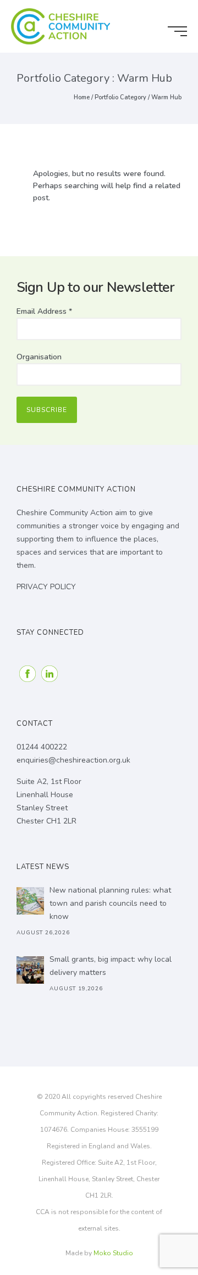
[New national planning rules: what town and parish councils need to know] (30, 901)
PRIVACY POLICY (46, 587)
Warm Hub (166, 97)
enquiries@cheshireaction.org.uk (73, 760)
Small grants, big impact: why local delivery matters (111, 966)
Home (82, 97)
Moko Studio (113, 1253)
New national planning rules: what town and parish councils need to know (110, 903)
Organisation (39, 357)
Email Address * (44, 311)
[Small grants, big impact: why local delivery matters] (30, 970)
